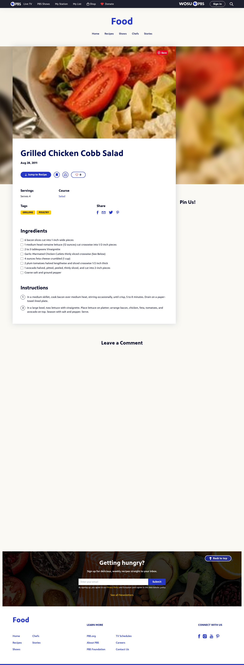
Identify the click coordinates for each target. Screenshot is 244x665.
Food (122, 21)
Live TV (28, 3)
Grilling (28, 212)
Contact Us (122, 649)
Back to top (220, 558)
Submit (157, 581)
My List (77, 3)
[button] (191, 4)
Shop (93, 3)
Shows (123, 33)
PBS (16, 4)
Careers (120, 642)
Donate (109, 3)
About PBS (93, 642)
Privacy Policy (113, 587)
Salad (62, 196)
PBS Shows (43, 3)
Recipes (109, 33)
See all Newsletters (122, 595)
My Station (61, 3)
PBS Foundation (96, 649)
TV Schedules (124, 636)
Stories (148, 33)
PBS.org (91, 636)
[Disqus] (122, 393)
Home (95, 33)
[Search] (231, 4)
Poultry (44, 212)
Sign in (217, 3)
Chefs (135, 33)
